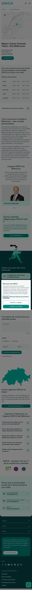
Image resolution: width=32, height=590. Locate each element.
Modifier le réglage (16, 302)
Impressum (6, 296)
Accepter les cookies (16, 306)
